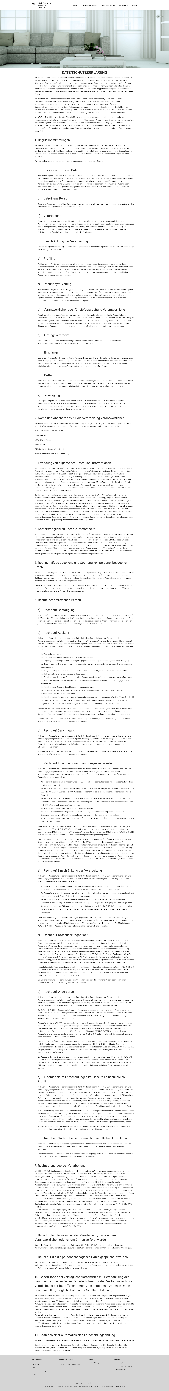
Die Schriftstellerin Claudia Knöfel (70, 1364)
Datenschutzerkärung (39, 1371)
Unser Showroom (120, 1369)
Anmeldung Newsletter (122, 1363)
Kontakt (35, 1367)
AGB (34, 1374)
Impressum (36, 1364)
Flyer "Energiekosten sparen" (123, 1366)
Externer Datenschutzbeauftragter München (74, 1348)
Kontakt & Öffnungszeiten (95, 1363)
